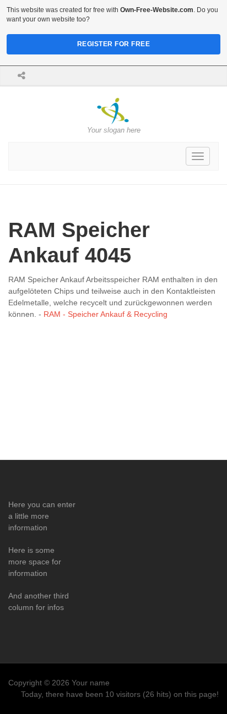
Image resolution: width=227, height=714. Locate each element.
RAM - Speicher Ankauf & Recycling (105, 314)
